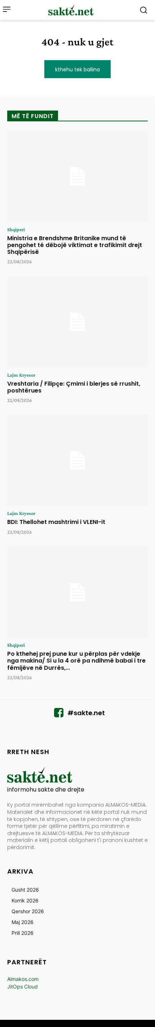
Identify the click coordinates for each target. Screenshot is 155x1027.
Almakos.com (23, 979)
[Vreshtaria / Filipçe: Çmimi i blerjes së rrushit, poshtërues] (77, 322)
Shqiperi (16, 229)
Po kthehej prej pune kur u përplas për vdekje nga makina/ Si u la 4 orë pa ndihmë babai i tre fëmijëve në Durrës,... (76, 661)
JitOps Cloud (22, 986)
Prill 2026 (23, 933)
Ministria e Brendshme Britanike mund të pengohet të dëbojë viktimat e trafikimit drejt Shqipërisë (74, 245)
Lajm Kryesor (21, 374)
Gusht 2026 (25, 890)
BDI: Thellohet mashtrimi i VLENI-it (56, 522)
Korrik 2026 (25, 900)
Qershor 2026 (28, 911)
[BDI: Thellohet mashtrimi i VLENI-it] (77, 460)
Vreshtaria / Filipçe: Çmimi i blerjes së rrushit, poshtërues (73, 387)
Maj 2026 (23, 922)
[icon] (58, 715)
